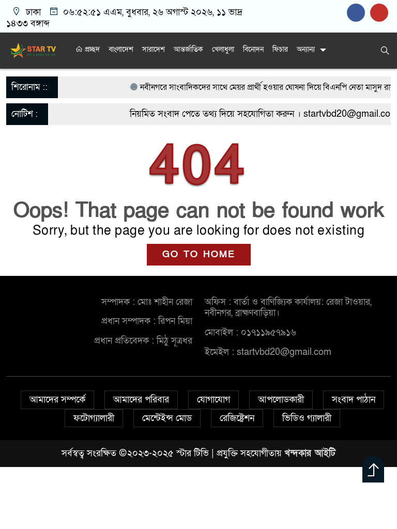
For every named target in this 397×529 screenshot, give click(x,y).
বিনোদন (253, 49)
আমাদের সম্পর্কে (57, 400)
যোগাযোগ (213, 400)
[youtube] (380, 13)
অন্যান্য (306, 49)
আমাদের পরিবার (141, 400)
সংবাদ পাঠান (353, 400)
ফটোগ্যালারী (93, 418)
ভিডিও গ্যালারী (306, 418)
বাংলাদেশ (121, 49)
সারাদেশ (153, 49)
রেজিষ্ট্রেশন (237, 418)
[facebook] (358, 13)
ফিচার (280, 49)
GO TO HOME (198, 254)
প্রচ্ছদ (91, 49)
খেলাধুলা (223, 49)
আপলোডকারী (281, 400)
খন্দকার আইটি (309, 453)
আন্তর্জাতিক (188, 49)
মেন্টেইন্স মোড (167, 418)
